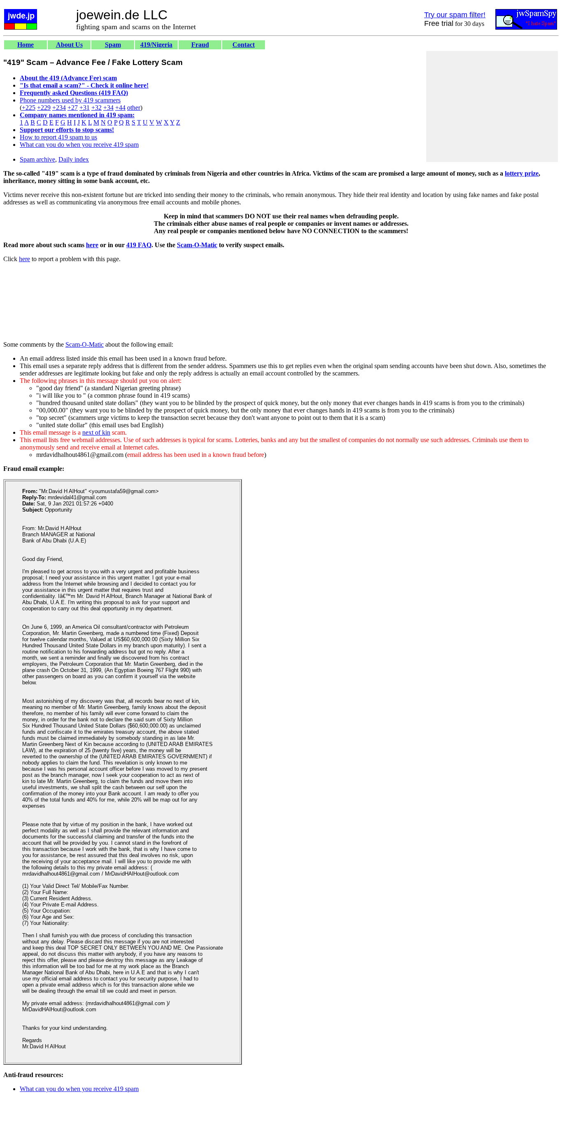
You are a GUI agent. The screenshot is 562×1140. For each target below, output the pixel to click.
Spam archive (37, 159)
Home (25, 44)
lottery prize (522, 173)
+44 (120, 107)
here (92, 244)
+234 (59, 107)
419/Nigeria (156, 44)
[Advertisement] (492, 106)
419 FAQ (138, 244)
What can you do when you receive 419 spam (79, 144)
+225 (28, 107)
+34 (108, 107)
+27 (72, 107)
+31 (84, 107)
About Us (69, 44)
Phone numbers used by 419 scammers (70, 100)
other (133, 107)
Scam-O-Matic (197, 244)
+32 (96, 107)
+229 (44, 107)
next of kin (96, 432)
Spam (113, 44)
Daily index (73, 159)
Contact (243, 44)
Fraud (200, 44)
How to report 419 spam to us (58, 137)
